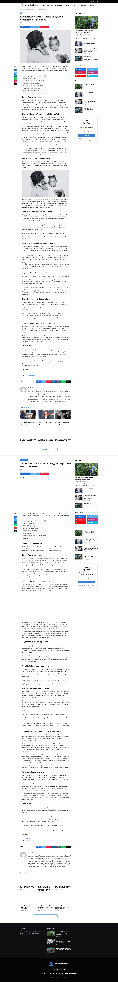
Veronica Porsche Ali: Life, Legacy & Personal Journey (45, 439)
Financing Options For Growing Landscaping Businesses (84, 31)
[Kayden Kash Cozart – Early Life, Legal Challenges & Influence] (45, 46)
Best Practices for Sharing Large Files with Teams (62, 886)
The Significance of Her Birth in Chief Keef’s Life (34, 80)
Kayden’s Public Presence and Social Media (33, 87)
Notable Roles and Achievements (30, 530)
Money (74, 5)
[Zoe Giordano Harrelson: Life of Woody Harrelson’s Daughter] (28, 432)
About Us (51, 973)
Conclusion (25, 92)
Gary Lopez (26, 23)
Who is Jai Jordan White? (28, 523)
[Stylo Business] (29, 5)
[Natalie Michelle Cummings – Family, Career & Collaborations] (28, 899)
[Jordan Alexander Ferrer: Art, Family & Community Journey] (63, 414)
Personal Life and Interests (29, 536)
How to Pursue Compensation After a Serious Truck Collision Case (91, 58)
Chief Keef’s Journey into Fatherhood (31, 83)
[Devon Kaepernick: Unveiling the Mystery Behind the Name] (63, 432)
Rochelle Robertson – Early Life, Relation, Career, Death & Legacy (45, 907)
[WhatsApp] (15, 78)
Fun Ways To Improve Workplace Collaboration (90, 42)
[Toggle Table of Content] (44, 76)
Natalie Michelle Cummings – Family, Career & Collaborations (28, 907)
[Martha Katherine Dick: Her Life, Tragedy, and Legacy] (28, 414)
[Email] (15, 84)
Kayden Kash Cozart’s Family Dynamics (32, 82)
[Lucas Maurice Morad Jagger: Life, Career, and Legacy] (46, 414)
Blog (22, 13)
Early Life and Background (29, 78)
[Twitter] (15, 73)
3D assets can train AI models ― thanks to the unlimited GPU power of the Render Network (45, 888)
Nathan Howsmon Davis (31, 375)
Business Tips (58, 5)
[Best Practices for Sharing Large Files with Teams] (63, 879)
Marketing (67, 5)
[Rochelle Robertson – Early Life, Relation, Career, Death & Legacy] (46, 899)
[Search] (97, 1)
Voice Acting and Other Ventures (30, 532)
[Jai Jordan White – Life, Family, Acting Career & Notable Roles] (45, 493)
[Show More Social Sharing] (51, 27)
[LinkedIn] (15, 76)
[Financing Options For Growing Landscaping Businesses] (86, 22)
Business (49, 5)
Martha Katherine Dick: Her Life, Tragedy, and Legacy (27, 421)
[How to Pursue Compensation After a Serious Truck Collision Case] (78, 58)
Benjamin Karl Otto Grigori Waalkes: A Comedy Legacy (27, 886)
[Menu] (21, 1)
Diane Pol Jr (28, 373)
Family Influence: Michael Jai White (31, 527)
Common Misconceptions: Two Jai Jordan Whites (34, 535)
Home (43, 5)
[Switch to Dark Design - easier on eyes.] (97, 5)
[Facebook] (15, 70)
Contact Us (91, 5)
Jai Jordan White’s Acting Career (30, 528)
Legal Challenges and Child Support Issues (33, 85)
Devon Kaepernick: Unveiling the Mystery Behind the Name (63, 440)
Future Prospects (27, 533)
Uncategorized (24, 460)
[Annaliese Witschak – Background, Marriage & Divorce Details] (63, 899)
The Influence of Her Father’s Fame (31, 88)
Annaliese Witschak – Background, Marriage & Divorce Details (62, 907)
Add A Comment (46, 449)
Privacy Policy (87, 140)
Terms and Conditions (71, 973)
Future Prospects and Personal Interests (32, 90)
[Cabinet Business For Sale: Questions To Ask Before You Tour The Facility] (78, 50)
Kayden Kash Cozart (30, 840)
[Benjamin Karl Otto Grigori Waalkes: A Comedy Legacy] (28, 879)
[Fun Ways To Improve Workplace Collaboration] (78, 43)
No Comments (57, 23)
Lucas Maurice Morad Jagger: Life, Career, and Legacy (44, 422)
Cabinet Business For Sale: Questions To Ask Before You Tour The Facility (91, 50)
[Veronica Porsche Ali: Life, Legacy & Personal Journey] (46, 432)
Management (82, 5)
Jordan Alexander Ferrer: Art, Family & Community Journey (62, 422)
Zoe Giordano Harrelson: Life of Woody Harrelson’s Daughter (28, 440)
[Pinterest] (15, 81)
